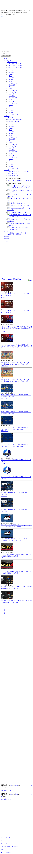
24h (11, 785)
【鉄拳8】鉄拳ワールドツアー (18, 203)
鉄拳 (10, 76)
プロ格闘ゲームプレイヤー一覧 (16, 233)
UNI (10, 88)
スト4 (11, 108)
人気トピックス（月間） (14, 67)
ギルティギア (13, 83)
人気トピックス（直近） (14, 63)
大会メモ (6, 170)
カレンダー (10, 117)
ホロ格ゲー (12, 112)
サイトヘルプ (5, 843)
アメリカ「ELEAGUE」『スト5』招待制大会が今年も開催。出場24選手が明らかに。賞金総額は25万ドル (16, 328)
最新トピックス (12, 62)
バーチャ (12, 79)
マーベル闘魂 (13, 97)
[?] (8, 785)
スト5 (11, 110)
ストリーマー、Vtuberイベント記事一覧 (19, 180)
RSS (31, 280)
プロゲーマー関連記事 (14, 235)
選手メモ (6, 231)
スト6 (11, 70)
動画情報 (6, 236)
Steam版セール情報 (13, 121)
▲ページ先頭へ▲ (6, 852)
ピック (24, 785)
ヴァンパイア (13, 90)
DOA (10, 99)
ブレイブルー (13, 92)
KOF (10, 81)
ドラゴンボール (14, 114)
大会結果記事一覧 (12, 175)
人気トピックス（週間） (14, 65)
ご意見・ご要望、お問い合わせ (10, 846)
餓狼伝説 (12, 72)
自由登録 (6, 238)
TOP (5, 58)
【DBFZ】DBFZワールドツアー (19, 205)
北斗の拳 (12, 94)
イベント (6, 116)
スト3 (11, 87)
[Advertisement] (16, 34)
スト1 (11, 105)
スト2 (11, 106)
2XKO (11, 74)
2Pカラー (5, 53)
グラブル (12, 77)
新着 (16, 785)
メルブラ (12, 96)
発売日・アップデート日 (14, 119)
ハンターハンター (14, 103)
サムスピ (12, 85)
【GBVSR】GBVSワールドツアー (19, 212)
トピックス (7, 60)
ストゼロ (12, 101)
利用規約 (3, 840)
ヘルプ (6, 241)
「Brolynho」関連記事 (11, 279)
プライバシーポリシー (7, 837)
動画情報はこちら (6, 790)
